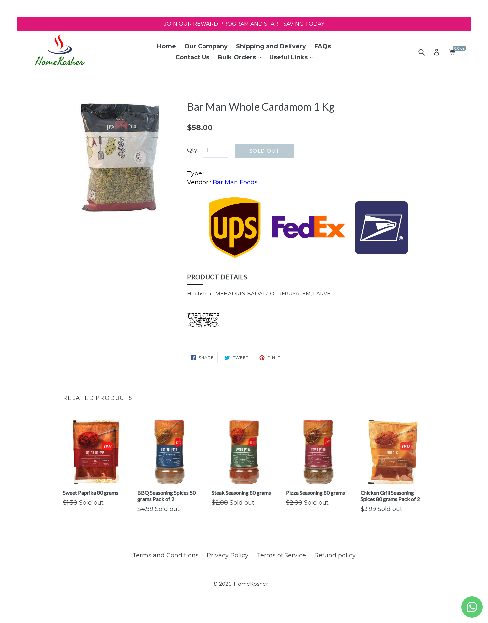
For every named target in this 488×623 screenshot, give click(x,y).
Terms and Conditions (165, 555)
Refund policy (335, 555)
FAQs (322, 46)
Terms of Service (281, 555)
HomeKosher (251, 584)
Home (166, 46)
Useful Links (289, 57)
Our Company (206, 46)
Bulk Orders (238, 57)
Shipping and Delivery (271, 46)
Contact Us (192, 57)
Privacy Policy (227, 555)
